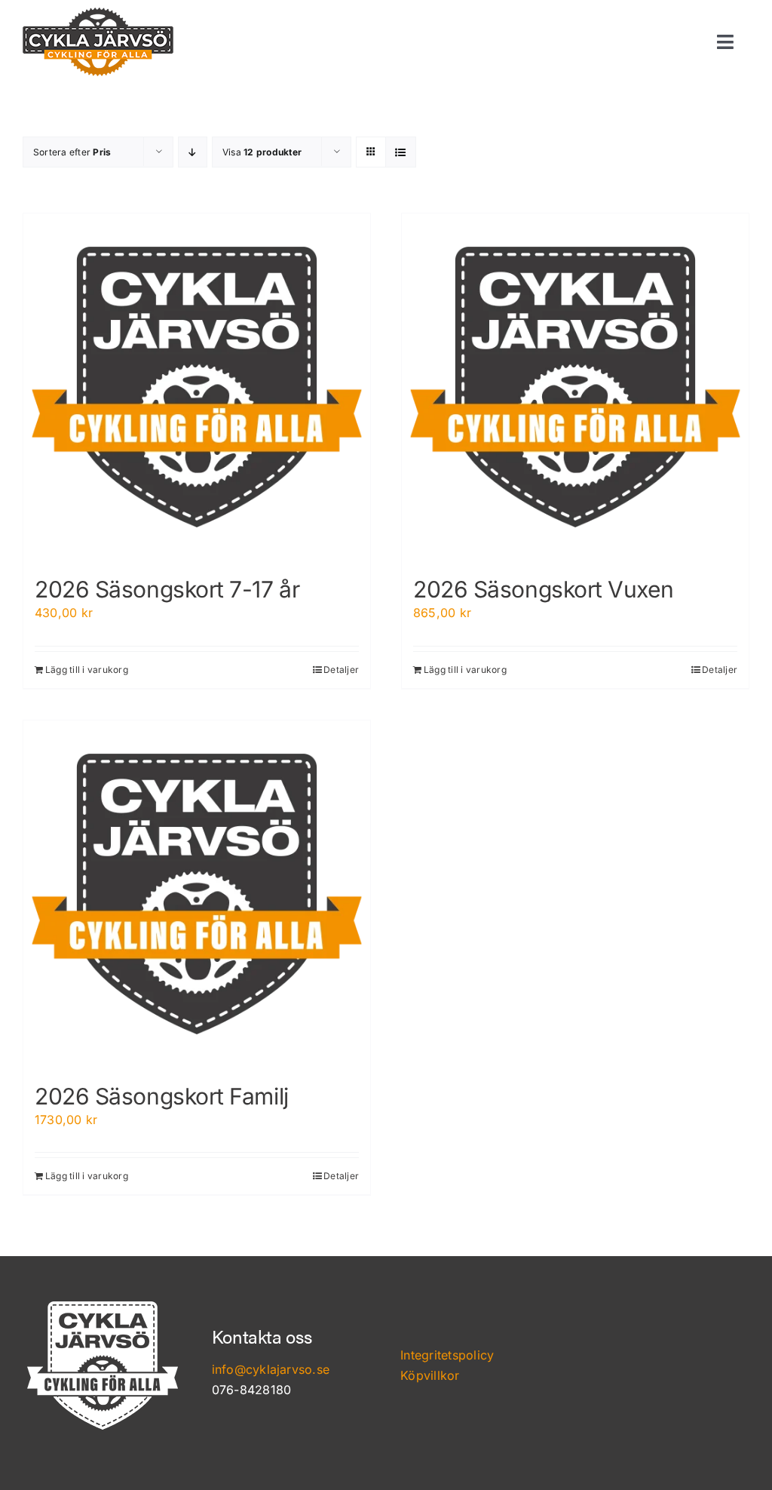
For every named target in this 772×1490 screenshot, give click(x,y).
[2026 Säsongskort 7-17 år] (196, 387)
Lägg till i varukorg (86, 669)
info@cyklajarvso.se (271, 1369)
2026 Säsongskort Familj (162, 1096)
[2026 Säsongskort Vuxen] (575, 387)
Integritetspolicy (447, 1355)
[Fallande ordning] (192, 152)
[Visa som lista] (400, 152)
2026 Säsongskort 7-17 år (167, 589)
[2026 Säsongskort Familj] (196, 894)
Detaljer (341, 669)
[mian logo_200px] (98, 13)
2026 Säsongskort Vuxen (543, 589)
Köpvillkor (429, 1375)
